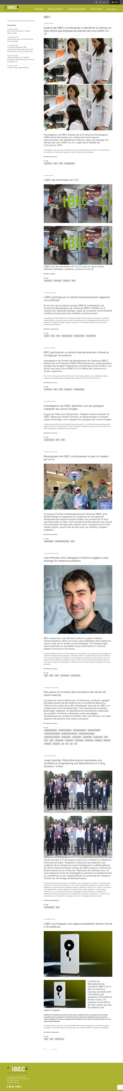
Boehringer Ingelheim (51, 730)
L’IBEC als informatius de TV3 (61, 179)
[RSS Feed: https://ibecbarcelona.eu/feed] (21, 1087)
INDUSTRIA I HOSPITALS (55, 9)
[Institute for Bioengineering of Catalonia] (11, 8)
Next (54, 1049)
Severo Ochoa (59, 1039)
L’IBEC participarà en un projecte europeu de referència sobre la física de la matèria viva (20, 59)
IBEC (55, 163)
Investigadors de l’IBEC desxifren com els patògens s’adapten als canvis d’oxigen (74, 407)
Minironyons (68, 389)
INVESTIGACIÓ (38, 9)
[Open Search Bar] (108, 2)
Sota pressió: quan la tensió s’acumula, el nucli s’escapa (20, 40)
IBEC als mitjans (50, 273)
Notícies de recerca (51, 156)
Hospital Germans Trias (62, 541)
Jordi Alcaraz (59, 740)
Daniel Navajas (49, 541)
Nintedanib (98, 740)
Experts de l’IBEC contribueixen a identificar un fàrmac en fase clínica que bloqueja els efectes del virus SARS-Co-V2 (77, 30)
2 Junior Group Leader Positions (18, 67)
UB (63, 743)
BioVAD (47, 336)
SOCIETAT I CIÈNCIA (96, 9)
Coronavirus (48, 163)
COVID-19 (66, 280)
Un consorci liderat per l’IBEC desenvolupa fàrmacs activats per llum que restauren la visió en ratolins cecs (20, 49)
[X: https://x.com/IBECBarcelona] (8, 1087)
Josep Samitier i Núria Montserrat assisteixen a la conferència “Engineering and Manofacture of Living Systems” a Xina (74, 763)
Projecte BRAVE (91, 336)
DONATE (116, 2)
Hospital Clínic (66, 737)
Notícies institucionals (52, 329)
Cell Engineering (49, 907)
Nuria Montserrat (69, 163)
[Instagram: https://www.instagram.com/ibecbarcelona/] (15, 1087)
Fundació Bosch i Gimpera (52, 733)
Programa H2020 (79, 336)
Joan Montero (65, 675)
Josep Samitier (75, 675)
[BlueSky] (10, 1087)
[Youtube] (18, 1087)
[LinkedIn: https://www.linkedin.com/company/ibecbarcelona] (13, 1087)
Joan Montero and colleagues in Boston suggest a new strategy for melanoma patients (76, 559)
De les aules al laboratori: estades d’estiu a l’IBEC (18, 32)
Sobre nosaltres (111, 9)
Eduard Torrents (49, 440)
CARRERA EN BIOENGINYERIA (76, 9)
